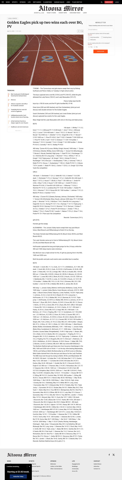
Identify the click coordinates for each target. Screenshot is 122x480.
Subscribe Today (75, 13)
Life (29, 2)
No (97, 47)
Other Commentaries (56, 468)
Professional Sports (34, 466)
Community (75, 468)
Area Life (74, 471)
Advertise (96, 466)
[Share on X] (82, 31)
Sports (14, 2)
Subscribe (108, 2)
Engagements (76, 464)
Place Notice (77, 2)
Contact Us (97, 468)
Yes (91, 47)
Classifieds (47, 2)
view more (18, 130)
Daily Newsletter (94, 37)
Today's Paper (51, 13)
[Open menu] (3, 2)
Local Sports (12, 18)
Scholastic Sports (34, 471)
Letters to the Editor (56, 466)
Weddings (75, 466)
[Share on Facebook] (78, 31)
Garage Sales (59, 2)
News (8, 2)
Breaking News (107, 37)
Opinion (23, 2)
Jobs (68, 2)
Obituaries (37, 2)
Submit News (63, 13)
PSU (30, 468)
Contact (97, 461)
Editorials (53, 464)
